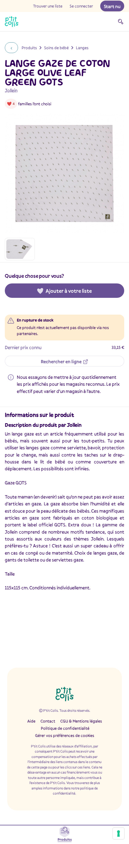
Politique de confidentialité (65, 728)
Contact (47, 721)
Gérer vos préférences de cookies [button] (64, 735)
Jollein (11, 90)
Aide (31, 721)
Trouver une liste (47, 6)
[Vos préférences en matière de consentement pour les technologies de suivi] (118, 833)
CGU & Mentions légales (81, 721)
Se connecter (81, 6)
